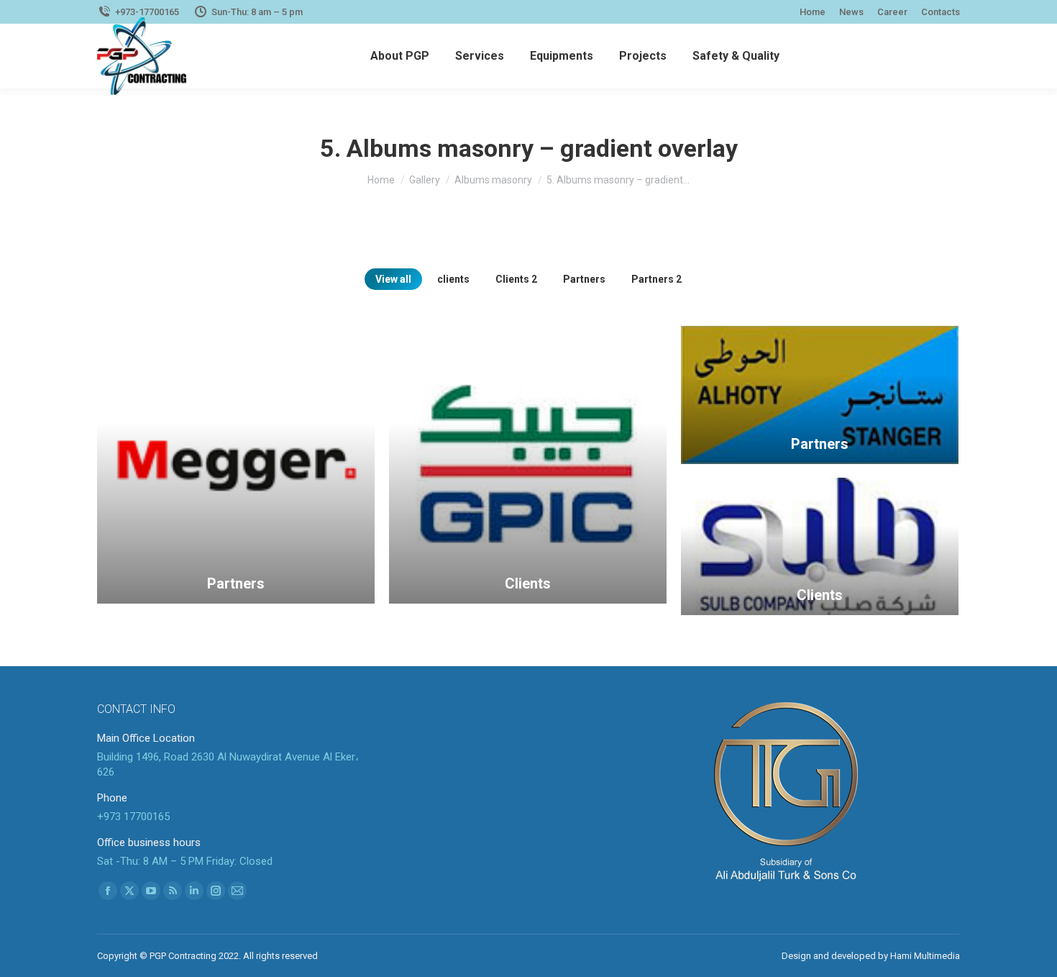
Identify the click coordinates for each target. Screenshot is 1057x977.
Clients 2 (516, 279)
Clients (528, 583)
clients (453, 279)
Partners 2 (656, 279)
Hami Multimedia (925, 955)
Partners (584, 279)
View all (393, 279)
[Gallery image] (236, 465)
